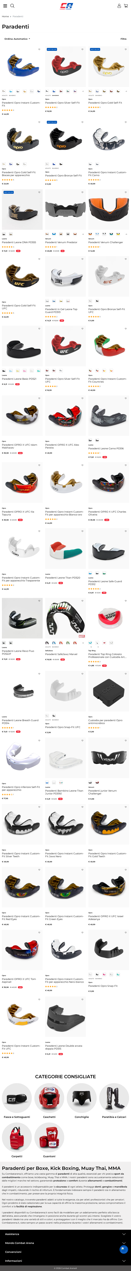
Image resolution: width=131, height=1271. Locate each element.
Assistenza (12, 1234)
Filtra (124, 38)
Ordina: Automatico (16, 38)
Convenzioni (13, 1251)
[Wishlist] (39, 48)
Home (5, 16)
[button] (123, 1249)
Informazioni (13, 1260)
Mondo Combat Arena (19, 1243)
